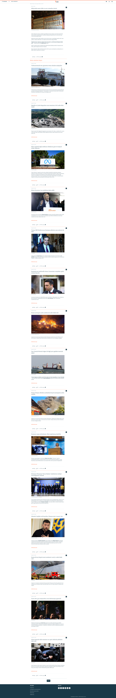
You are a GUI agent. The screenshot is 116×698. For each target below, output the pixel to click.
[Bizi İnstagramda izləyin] (109, 1)
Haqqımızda (32, 687)
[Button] (33, 56)
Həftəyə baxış (32, 694)
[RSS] (67, 688)
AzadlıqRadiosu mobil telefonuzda (35, 689)
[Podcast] (69, 688)
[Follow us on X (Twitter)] (63, 688)
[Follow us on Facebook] (59, 688)
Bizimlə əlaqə (32, 692)
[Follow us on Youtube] (65, 688)
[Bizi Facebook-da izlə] (112, 1)
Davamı (48, 680)
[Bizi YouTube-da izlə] (106, 1)
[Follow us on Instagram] (61, 688)
